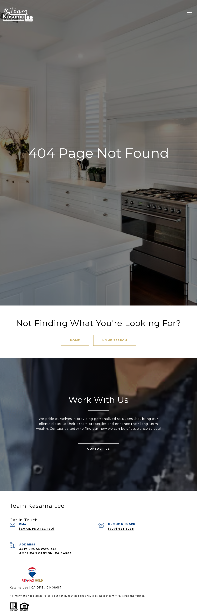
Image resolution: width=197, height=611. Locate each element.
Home (75, 340)
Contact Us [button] (98, 448)
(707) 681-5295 (121, 528)
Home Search (114, 340)
